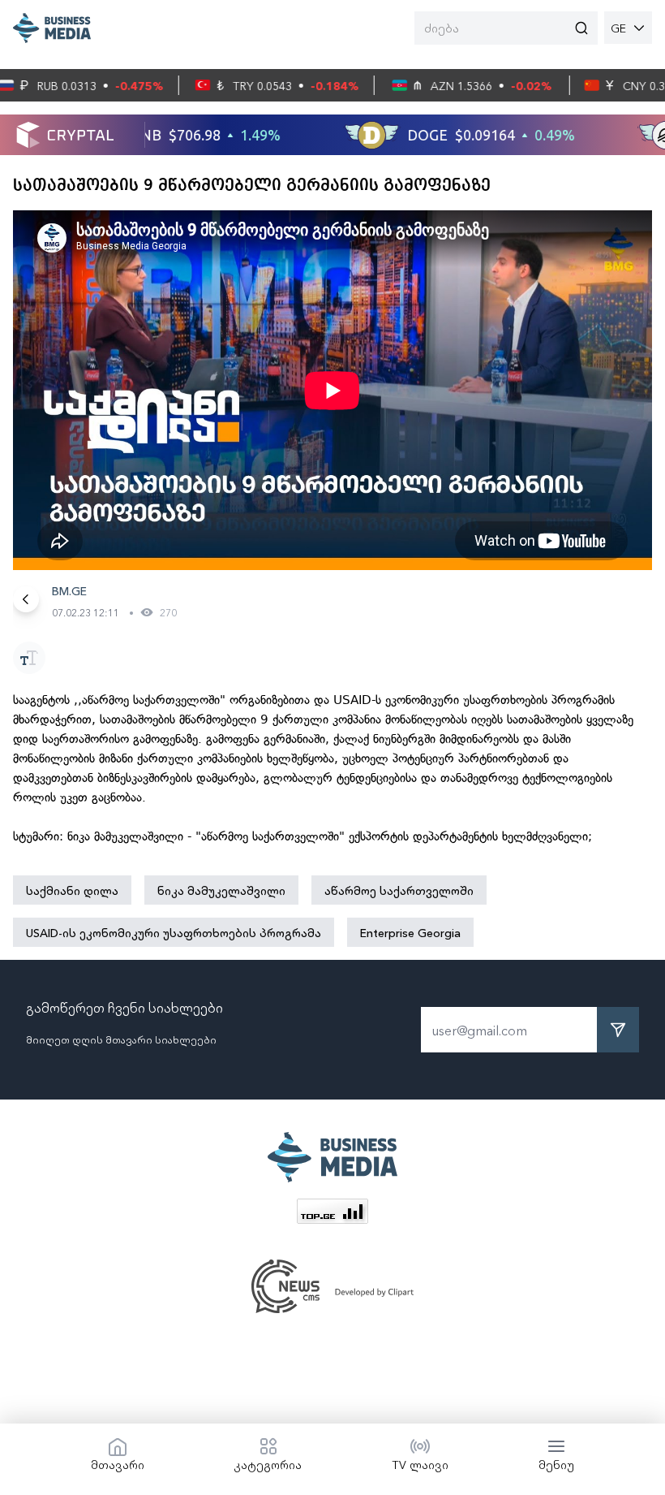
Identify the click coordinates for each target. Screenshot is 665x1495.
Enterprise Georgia (410, 932)
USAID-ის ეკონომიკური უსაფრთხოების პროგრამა (173, 932)
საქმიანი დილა (72, 890)
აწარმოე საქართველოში (399, 890)
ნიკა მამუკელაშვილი (221, 890)
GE (618, 27)
